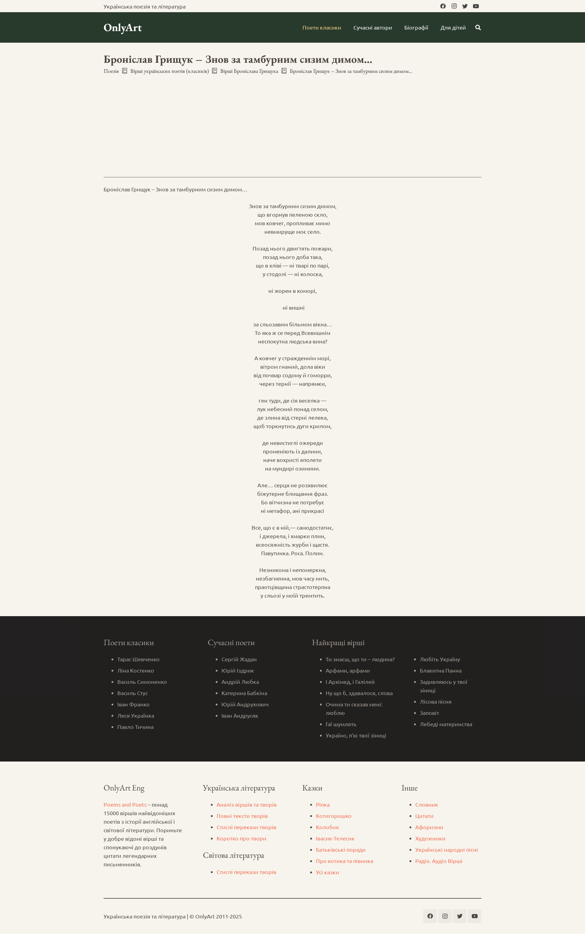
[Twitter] (464, 6)
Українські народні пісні (446, 849)
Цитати (424, 815)
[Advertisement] (292, 120)
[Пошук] (478, 27)
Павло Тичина (135, 726)
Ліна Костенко (135, 670)
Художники (430, 838)
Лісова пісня (436, 701)
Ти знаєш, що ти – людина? (360, 659)
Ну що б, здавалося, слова (359, 693)
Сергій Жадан (239, 659)
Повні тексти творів (242, 815)
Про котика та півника (344, 861)
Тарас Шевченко (138, 659)
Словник (426, 804)
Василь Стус (132, 693)
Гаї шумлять (341, 724)
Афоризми (429, 827)
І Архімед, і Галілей (350, 681)
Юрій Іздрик (238, 670)
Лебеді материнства (446, 724)
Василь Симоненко (142, 681)
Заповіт (429, 712)
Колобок (327, 827)
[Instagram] (453, 6)
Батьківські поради (341, 849)
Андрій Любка (240, 681)
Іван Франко (133, 704)
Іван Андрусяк (240, 715)
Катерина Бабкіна (244, 693)
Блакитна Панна (441, 670)
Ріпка (323, 804)
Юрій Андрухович (245, 704)
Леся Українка (135, 715)
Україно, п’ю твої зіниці (356, 735)
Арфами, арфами (348, 670)
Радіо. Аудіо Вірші (439, 861)
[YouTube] (475, 6)
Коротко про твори (241, 838)
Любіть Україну (440, 659)
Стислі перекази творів (246, 827)
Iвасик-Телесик (335, 838)
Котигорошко (334, 815)
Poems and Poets (125, 804)
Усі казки (327, 872)
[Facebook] (443, 6)
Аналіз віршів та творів (247, 804)
